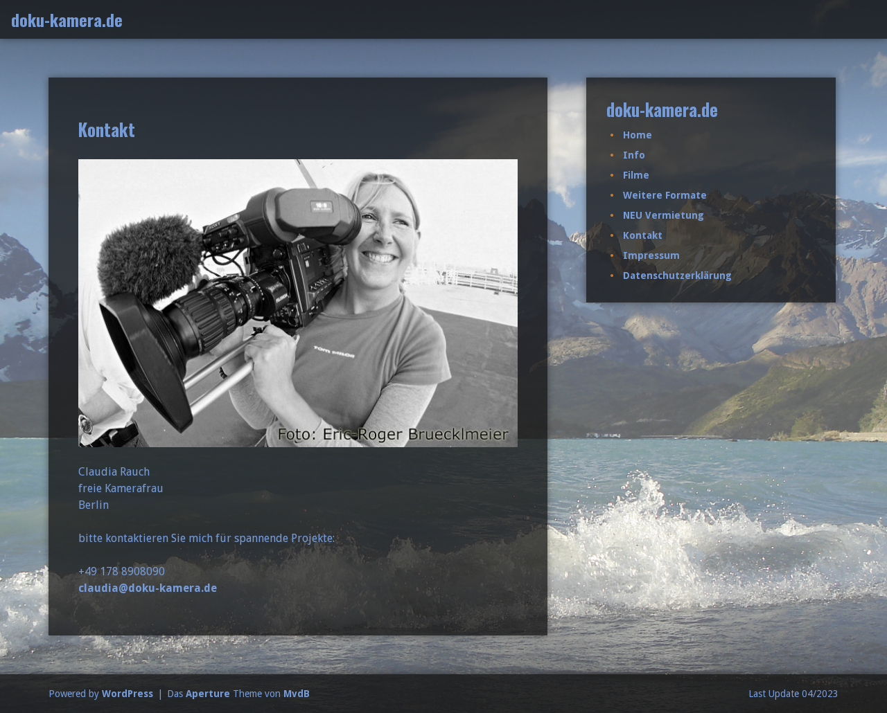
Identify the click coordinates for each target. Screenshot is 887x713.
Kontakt (642, 235)
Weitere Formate (665, 195)
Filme (636, 175)
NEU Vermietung (663, 215)
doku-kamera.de (67, 19)
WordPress (127, 693)
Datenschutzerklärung (677, 275)
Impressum (651, 255)
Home (637, 135)
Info (634, 155)
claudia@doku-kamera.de (147, 588)
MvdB (296, 693)
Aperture (208, 693)
